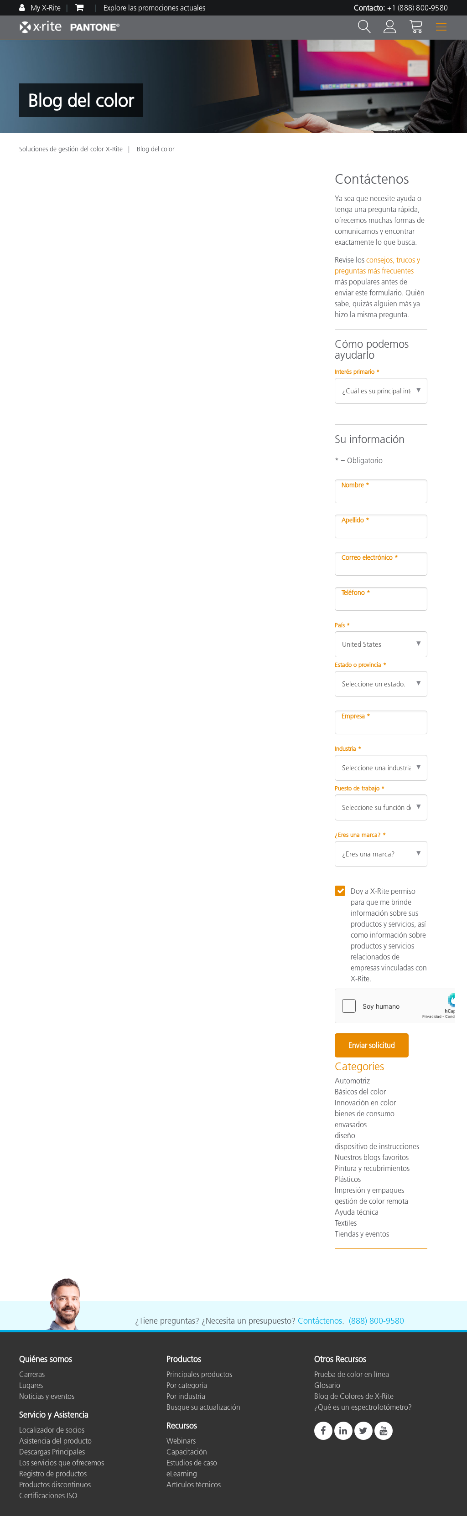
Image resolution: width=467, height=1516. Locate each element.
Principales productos (199, 1374)
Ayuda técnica (357, 1212)
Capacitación (186, 1451)
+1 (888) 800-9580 (417, 7)
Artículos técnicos (193, 1484)
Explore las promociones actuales (154, 7)
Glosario (327, 1385)
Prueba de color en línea (351, 1374)
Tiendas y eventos (362, 1233)
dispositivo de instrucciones (377, 1146)
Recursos (181, 1426)
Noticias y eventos (46, 1396)
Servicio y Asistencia (53, 1415)
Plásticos (348, 1179)
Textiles (346, 1222)
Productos (183, 1359)
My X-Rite (45, 7)
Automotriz (352, 1080)
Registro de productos (53, 1473)
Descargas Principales (52, 1451)
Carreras (32, 1374)
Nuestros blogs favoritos (372, 1157)
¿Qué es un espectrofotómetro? (363, 1407)
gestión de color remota (371, 1201)
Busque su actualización (203, 1407)
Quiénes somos (45, 1359)
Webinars (181, 1440)
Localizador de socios (51, 1429)
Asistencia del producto (55, 1440)
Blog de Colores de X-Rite (354, 1396)
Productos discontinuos (55, 1484)
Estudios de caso (191, 1462)
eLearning (181, 1473)
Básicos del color (360, 1091)
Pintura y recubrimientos (372, 1168)
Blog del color (156, 149)
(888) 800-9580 (376, 1321)
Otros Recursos (340, 1359)
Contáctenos (320, 1321)
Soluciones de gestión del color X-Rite (71, 149)
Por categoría (186, 1385)
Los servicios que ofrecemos (61, 1462)
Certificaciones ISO (48, 1495)
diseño (345, 1135)
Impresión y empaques (369, 1190)
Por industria (185, 1396)
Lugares (31, 1385)
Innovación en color (365, 1102)
